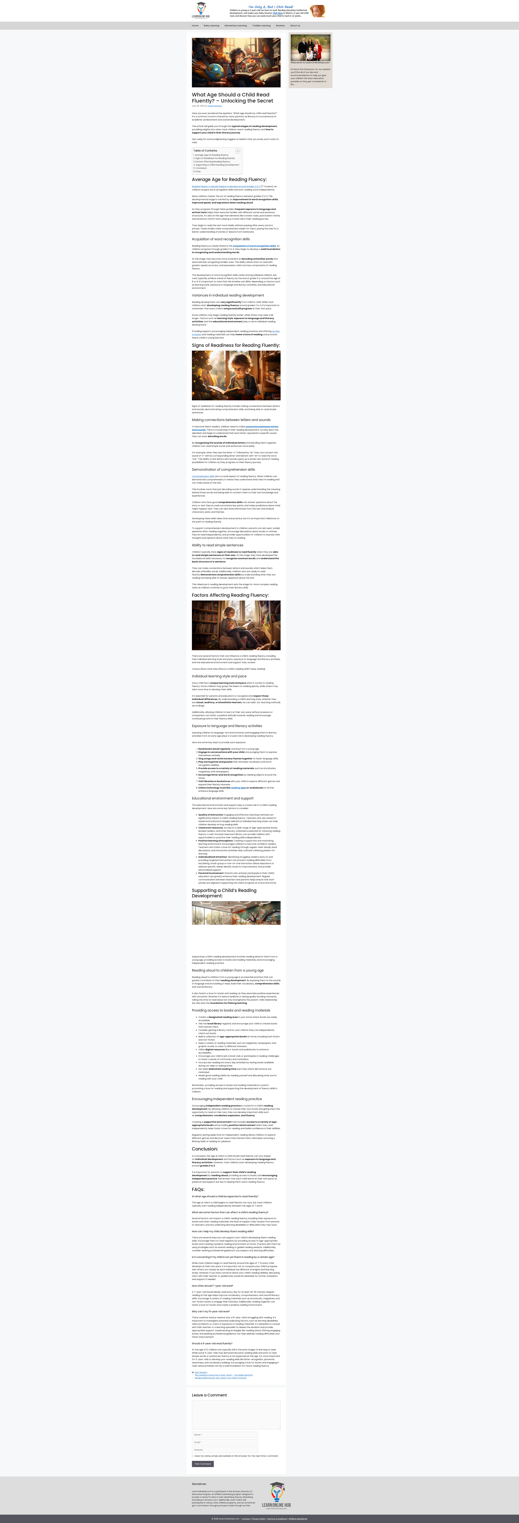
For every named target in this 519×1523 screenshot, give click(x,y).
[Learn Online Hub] (200, 10)
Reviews (280, 25)
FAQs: (198, 171)
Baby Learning (211, 25)
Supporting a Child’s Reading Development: (217, 164)
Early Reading (201, 1372)
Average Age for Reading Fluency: (212, 155)
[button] (236, 151)
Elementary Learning (236, 25)
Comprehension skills (203, 476)
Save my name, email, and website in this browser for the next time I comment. (237, 1455)
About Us (295, 25)
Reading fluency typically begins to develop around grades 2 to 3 (226, 186)
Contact (246, 1518)
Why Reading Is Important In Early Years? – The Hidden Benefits (224, 1375)
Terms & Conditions (277, 1518)
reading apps (238, 787)
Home (195, 25)
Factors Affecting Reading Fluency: (212, 161)
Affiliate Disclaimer (298, 1518)
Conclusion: (201, 168)
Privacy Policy (258, 1518)
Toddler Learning (261, 25)
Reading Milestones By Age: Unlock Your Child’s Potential (220, 1378)
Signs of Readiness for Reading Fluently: (215, 158)
